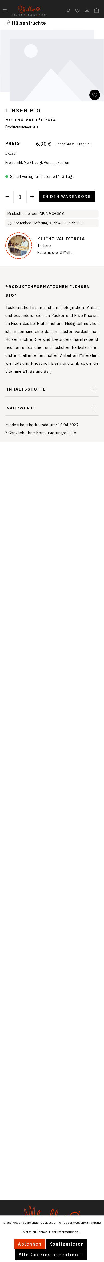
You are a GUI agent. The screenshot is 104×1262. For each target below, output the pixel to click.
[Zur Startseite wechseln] (28, 10)
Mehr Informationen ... (65, 1232)
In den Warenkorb (67, 196)
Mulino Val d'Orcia (30, 119)
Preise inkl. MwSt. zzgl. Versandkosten (37, 162)
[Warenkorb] (96, 10)
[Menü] (5, 10)
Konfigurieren (66, 1244)
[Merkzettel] (77, 10)
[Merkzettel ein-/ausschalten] (94, 95)
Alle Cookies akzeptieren (51, 1254)
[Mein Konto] (87, 10)
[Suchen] (68, 10)
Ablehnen (30, 1244)
